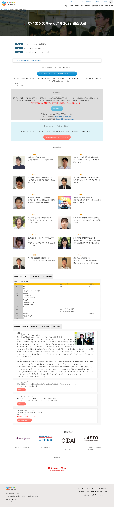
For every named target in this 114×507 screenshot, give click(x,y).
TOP (1, 9)
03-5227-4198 (13, 499)
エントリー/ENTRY (91, 488)
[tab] (21, 276)
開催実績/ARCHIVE (97, 6)
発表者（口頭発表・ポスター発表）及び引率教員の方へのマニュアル (57, 73)
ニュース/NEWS (103, 495)
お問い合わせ (73, 2)
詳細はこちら (21, 389)
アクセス (46, 52)
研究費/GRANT (109, 6)
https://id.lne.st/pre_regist (65, 119)
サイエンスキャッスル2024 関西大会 (28, 60)
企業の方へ (97, 2)
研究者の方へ (89, 2)
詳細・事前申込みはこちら (24, 420)
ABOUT (71, 6)
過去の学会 (6, 9)
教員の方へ (105, 2)
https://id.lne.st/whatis (63, 117)
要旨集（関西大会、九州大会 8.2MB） (57, 137)
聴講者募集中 (57, 109)
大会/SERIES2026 (85, 6)
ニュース (81, 2)
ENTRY (77, 6)
